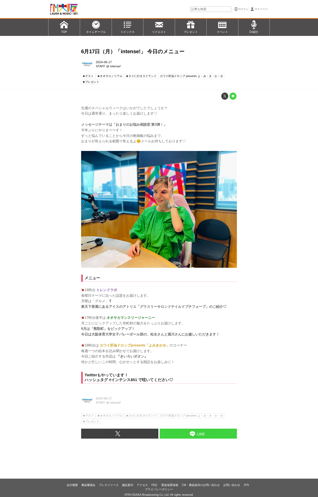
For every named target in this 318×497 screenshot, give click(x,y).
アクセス (142, 485)
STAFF (100, 66)
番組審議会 (88, 485)
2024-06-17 (104, 62)
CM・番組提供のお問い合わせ (201, 485)
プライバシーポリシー (159, 489)
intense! (115, 66)
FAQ (154, 485)
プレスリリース (109, 485)
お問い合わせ (231, 485)
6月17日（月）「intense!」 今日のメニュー (133, 51)
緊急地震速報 (169, 485)
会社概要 (72, 485)
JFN (246, 485)
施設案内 (127, 485)
